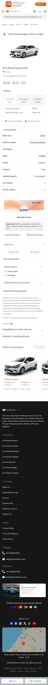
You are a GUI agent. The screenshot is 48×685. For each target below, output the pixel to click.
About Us (6, 487)
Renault (42, 156)
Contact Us (6, 514)
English (7, 668)
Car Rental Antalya (10, 446)
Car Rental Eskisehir (10, 451)
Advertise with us (9, 509)
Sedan (42, 135)
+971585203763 (13, 572)
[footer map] (24, 639)
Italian (27, 671)
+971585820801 (13, 553)
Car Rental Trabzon (10, 473)
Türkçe (39, 668)
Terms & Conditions (10, 533)
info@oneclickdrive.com (15, 559)
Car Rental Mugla (9, 467)
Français (20, 668)
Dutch (26, 668)
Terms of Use (7, 539)
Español (13, 671)
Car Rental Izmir (9, 462)
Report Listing (14, 252)
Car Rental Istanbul (10, 457)
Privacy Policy (8, 528)
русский (33, 668)
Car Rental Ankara (10, 440)
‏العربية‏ (13, 668)
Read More (6, 323)
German (34, 671)
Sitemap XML (7, 503)
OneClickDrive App (19, 3)
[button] (2, 11)
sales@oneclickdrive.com (16, 577)
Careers (5, 498)
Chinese (20, 671)
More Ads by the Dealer (12, 235)
